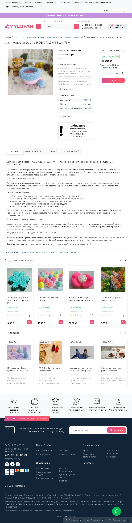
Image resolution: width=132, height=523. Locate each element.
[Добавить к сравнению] (19, 294)
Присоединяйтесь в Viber (87, 3)
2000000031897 (56, 252)
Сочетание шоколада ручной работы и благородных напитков (112, 370)
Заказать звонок (92, 28)
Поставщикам (42, 468)
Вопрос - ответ (71, 151)
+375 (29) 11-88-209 (92, 25)
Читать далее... (66, 89)
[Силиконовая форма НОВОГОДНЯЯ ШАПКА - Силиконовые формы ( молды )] (30, 72)
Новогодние (70, 252)
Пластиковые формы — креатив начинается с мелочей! (18, 370)
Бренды (86, 451)
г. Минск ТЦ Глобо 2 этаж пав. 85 (22, 7)
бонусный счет (110, 68)
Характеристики (33, 151)
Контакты (28, 3)
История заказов (44, 454)
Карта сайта (111, 457)
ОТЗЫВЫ (107, 3)
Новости (39, 3)
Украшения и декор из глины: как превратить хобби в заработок (81, 370)
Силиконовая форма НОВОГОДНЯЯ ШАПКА (27, 252)
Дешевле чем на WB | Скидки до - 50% (65, 16)
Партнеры (64, 481)
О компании (51, 3)
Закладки (63, 451)
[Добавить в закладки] (25, 294)
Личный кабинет (118, 11)
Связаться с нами (67, 454)
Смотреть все (65, 117)
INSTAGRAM (66, 3)
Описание (13, 151)
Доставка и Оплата (45, 478)
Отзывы (52, 151)
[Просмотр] (13, 294)
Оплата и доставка (13, 3)
